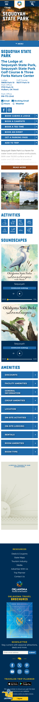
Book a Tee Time (14, 127)
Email (6, 101)
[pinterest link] (26, 665)
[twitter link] (19, 665)
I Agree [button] (19, 698)
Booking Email (21, 101)
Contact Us (19, 576)
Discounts (11, 375)
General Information (12, 392)
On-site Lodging (14, 426)
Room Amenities (14, 443)
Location (10, 409)
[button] (6, 3)
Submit (32, 652)
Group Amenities (15, 400)
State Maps (19, 557)
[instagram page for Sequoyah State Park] (9, 110)
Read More (19, 167)
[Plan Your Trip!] (8, 694)
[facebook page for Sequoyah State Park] (3, 110)
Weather (20, 104)
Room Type (11, 452)
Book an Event (14, 132)
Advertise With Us (19, 569)
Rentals (10, 435)
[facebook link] (12, 665)
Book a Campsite (15, 121)
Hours (7, 104)
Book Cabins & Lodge (17, 116)
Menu (7, 2)
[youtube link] (12, 671)
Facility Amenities (16, 383)
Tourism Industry (19, 561)
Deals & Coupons (19, 554)
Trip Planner (19, 573)
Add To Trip (12, 143)
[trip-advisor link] (26, 671)
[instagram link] (19, 671)
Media (19, 565)
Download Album (18, 288)
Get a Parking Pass (16, 137)
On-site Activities (15, 417)
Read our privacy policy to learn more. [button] (19, 694)
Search (32, 2)
